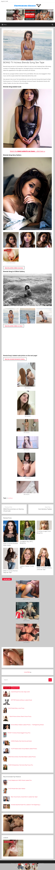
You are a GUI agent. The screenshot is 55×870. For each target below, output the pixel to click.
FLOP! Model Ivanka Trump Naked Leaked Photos (24, 748)
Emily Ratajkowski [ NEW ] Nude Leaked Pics (20, 780)
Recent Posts (16, 687)
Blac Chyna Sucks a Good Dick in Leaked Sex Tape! (24, 796)
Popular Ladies (7, 687)
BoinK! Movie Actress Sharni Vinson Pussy (20, 716)
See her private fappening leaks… (15, 359)
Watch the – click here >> (27, 151)
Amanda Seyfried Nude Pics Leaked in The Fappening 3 (25, 804)
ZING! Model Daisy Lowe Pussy (16, 708)
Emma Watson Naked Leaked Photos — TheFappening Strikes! (27, 724)
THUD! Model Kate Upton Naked (16, 788)
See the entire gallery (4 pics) (13, 326)
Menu (5, 24)
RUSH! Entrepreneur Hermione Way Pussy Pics (20, 765)
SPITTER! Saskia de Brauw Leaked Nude (21, 700)
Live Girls (27, 672)
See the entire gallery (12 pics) (14, 268)
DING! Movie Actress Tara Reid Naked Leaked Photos (22, 756)
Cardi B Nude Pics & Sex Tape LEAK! (20, 691)
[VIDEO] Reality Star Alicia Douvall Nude (21, 741)
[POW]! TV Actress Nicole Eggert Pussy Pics (19, 732)
